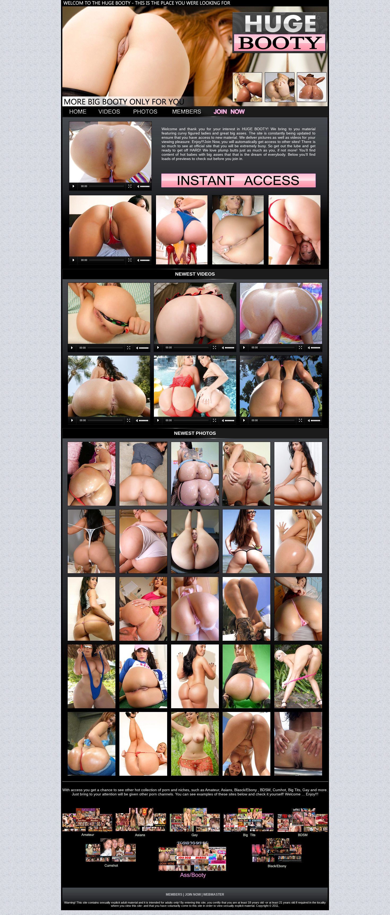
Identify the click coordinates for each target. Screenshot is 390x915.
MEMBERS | (175, 894)
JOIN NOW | (193, 894)
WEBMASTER (213, 894)
